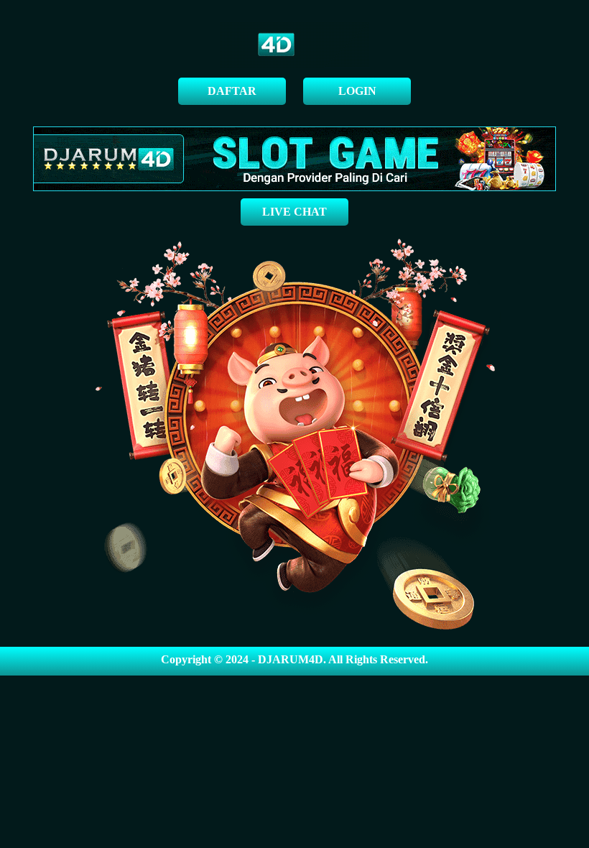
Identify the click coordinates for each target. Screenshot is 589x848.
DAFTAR (232, 91)
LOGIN (357, 91)
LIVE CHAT (294, 212)
